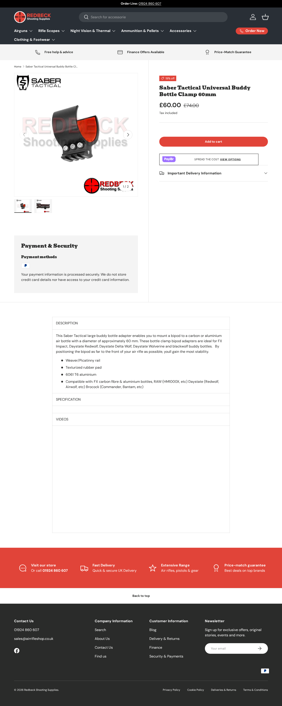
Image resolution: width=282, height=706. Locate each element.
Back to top (141, 596)
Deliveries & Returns (223, 690)
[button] (265, 17)
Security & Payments (166, 656)
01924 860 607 (150, 4)
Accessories (180, 30)
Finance (155, 647)
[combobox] (153, 17)
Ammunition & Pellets (140, 30)
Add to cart (213, 141)
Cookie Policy (195, 690)
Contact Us (104, 647)
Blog (152, 630)
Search (100, 630)
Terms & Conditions (255, 690)
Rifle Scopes (49, 30)
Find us (100, 656)
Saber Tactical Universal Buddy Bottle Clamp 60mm (52, 66)
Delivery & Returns (164, 638)
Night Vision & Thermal (90, 30)
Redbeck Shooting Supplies (41, 690)
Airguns (21, 30)
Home (17, 66)
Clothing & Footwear (32, 39)
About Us (102, 638)
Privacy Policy (171, 690)
